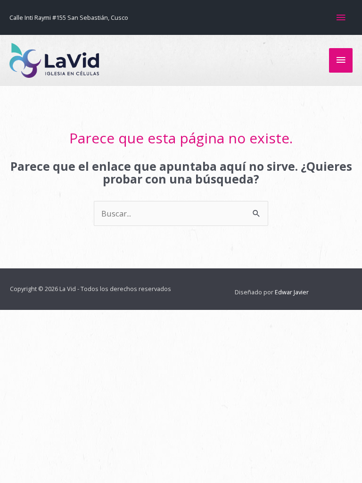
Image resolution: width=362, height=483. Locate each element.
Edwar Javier (292, 292)
